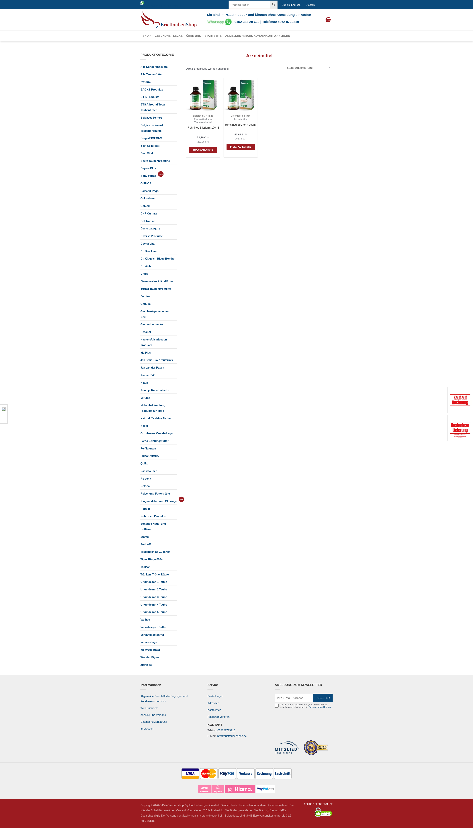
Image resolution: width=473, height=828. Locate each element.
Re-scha (145, 478)
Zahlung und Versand (153, 714)
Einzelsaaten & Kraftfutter (157, 281)
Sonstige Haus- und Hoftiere (153, 526)
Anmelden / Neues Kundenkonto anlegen (257, 35)
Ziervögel (146, 664)
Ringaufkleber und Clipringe (158, 501)
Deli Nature (147, 221)
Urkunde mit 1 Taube (153, 581)
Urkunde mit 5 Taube (153, 612)
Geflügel (145, 303)
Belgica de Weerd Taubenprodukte (151, 128)
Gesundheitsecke (169, 35)
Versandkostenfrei (152, 634)
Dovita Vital (147, 243)
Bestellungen (215, 696)
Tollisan (145, 566)
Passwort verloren (218, 716)
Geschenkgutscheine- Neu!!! (154, 314)
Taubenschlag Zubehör (155, 551)
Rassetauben (148, 471)
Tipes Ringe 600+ (151, 559)
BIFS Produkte (149, 96)
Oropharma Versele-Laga (156, 433)
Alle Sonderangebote (154, 66)
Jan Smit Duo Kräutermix (156, 360)
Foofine (145, 296)
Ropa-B (145, 508)
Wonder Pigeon (150, 657)
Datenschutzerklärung (153, 721)
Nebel (144, 425)
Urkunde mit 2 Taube (153, 589)
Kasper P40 (147, 375)
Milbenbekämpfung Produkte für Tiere (152, 408)
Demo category (150, 228)
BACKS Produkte (151, 89)
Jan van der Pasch (152, 367)
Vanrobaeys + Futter (153, 627)
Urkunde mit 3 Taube (153, 597)
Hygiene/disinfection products (153, 342)
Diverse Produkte (151, 236)
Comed (145, 205)
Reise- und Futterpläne (155, 493)
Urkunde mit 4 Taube (153, 604)
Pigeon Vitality (149, 455)
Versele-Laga (148, 642)
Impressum (147, 728)
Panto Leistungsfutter (154, 440)
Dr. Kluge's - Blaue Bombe (157, 258)
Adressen (213, 703)
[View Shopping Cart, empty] (328, 20)
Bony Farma (148, 175)
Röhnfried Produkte (153, 516)
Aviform (145, 82)
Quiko (144, 463)
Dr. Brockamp (149, 251)
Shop (147, 35)
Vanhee (145, 619)
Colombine (147, 198)
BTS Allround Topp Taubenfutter (152, 107)
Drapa (144, 273)
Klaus (144, 382)
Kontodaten (214, 709)
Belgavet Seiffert (151, 117)
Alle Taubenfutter (151, 74)
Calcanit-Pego (149, 190)
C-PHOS (145, 183)
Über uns (193, 35)
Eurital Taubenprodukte (155, 288)
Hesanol (145, 331)
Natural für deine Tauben (156, 418)
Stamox (145, 536)
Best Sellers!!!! (150, 145)
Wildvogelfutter (150, 649)
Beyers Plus (148, 168)
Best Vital (146, 153)
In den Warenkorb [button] (203, 150)
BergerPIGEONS (151, 138)
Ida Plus (145, 352)
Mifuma (145, 397)
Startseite (213, 35)
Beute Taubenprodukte (155, 160)
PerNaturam (148, 448)
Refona (145, 486)
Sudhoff (145, 544)
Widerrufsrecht (149, 708)
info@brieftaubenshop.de (232, 735)
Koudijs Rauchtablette (154, 390)
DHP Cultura (148, 213)
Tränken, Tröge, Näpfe (154, 574)
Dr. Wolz (145, 266)
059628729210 (226, 730)
